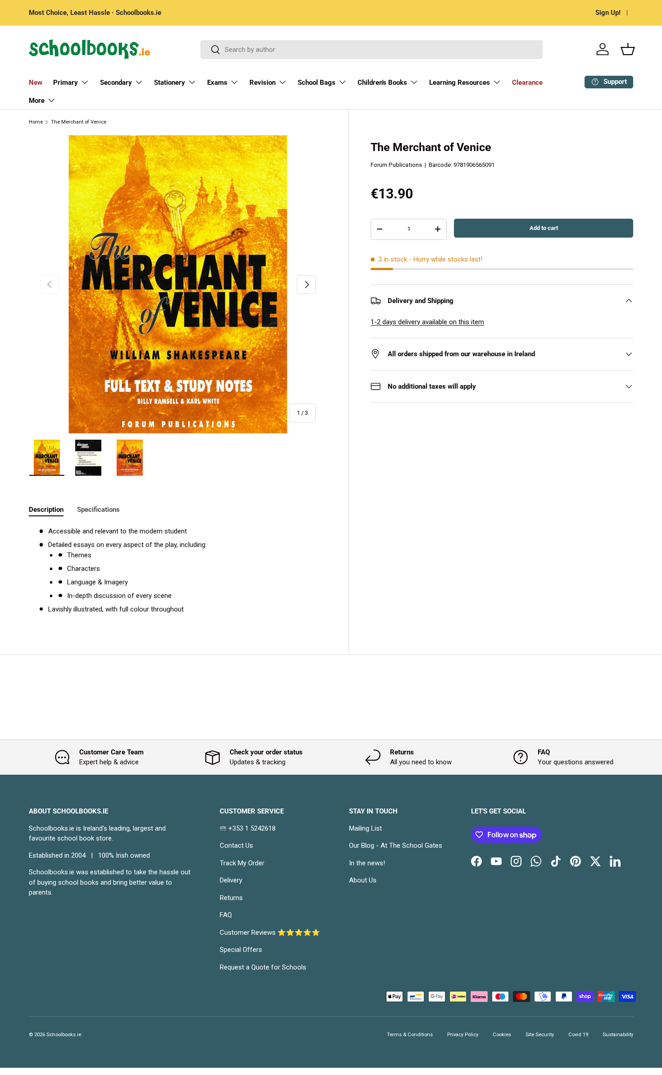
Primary (65, 82)
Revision (262, 82)
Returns (231, 898)
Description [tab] (46, 509)
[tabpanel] (178, 570)
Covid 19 (578, 1035)
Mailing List (365, 828)
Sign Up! (608, 13)
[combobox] (371, 49)
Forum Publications (396, 164)
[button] (628, 49)
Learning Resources (459, 82)
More (37, 100)
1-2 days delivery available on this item (427, 322)
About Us (362, 880)
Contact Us (236, 845)
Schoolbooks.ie (63, 1035)
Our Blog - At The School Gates (395, 845)
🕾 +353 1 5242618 (248, 828)
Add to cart (544, 228)
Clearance (527, 82)
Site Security (540, 1035)
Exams (217, 82)
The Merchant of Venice (78, 121)
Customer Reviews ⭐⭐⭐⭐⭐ (270, 932)
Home (36, 121)
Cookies (502, 1035)
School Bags (317, 82)
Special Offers (241, 950)
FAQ (226, 915)
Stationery (169, 82)
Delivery (231, 880)
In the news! (367, 863)
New (35, 82)
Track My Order (242, 863)
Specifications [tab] (98, 509)
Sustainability (618, 1035)
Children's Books (382, 82)
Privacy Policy (462, 1035)
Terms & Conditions (410, 1035)
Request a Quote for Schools (263, 967)
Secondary (116, 82)
